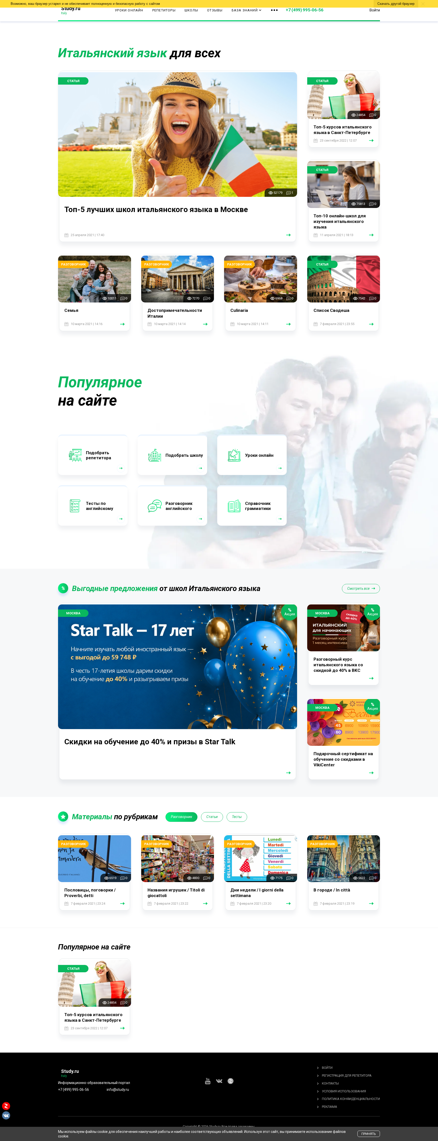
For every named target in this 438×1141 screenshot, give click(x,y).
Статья (73, 969)
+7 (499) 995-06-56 (304, 9)
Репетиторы (164, 10)
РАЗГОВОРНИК (73, 264)
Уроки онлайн (129, 10)
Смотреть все (358, 588)
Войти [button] (375, 10)
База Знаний (245, 10)
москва (73, 613)
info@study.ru (118, 1090)
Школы (191, 10)
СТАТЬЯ (73, 81)
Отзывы (215, 10)
